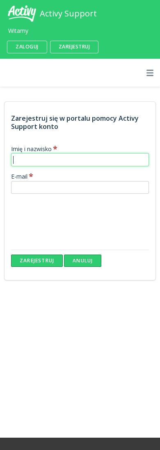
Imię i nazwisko (31, 149)
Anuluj (83, 260)
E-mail (19, 176)
